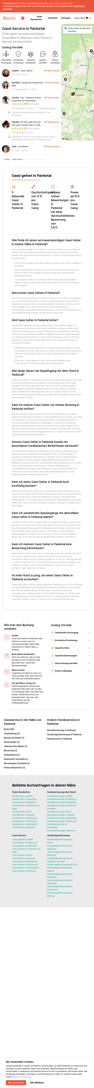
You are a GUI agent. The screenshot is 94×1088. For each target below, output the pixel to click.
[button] (70, 633)
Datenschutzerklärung (21, 1077)
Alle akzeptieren (16, 1082)
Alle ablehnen (37, 1082)
